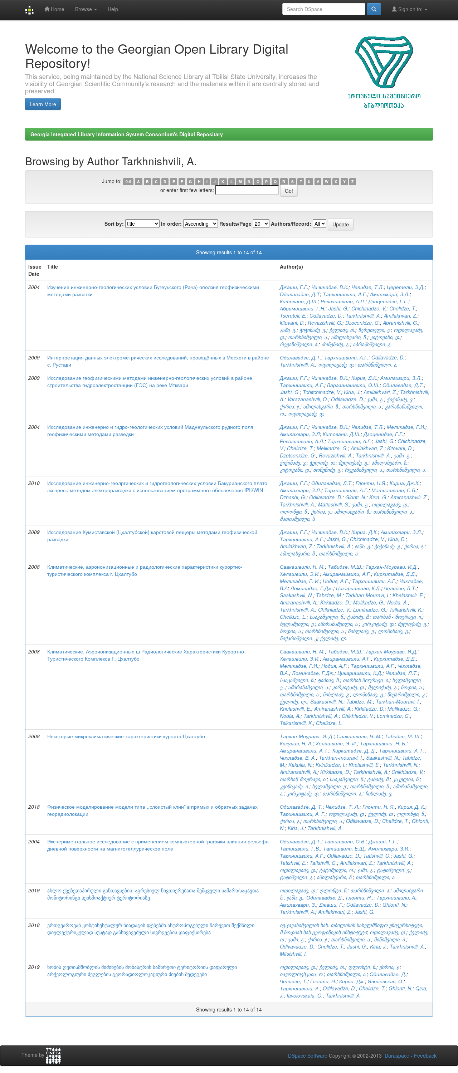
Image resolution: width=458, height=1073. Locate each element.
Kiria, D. (397, 539)
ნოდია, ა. (291, 631)
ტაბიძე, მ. (358, 616)
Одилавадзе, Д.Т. (300, 357)
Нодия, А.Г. (336, 580)
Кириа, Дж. (352, 981)
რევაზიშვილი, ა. (299, 344)
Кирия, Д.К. (364, 377)
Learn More (43, 104)
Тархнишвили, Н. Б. (383, 743)
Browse (84, 9)
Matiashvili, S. (333, 504)
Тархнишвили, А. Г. (402, 750)
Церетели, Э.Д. (406, 286)
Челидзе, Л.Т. (400, 588)
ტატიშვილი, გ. (297, 877)
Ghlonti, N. (394, 904)
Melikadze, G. (332, 448)
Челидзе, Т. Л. (343, 806)
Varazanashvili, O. (307, 399)
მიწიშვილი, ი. (390, 939)
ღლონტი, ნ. (294, 511)
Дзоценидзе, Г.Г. (388, 301)
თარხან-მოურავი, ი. (303, 779)
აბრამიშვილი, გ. (372, 344)
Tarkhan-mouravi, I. (341, 757)
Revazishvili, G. (325, 322)
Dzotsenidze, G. (298, 455)
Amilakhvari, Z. (401, 315)
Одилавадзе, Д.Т (300, 294)
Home (56, 9)
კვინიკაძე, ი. (294, 786)
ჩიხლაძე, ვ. (361, 631)
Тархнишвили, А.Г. (345, 294)
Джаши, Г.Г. (294, 286)
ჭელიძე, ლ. (333, 638)
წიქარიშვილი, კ (298, 638)
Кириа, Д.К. (364, 531)
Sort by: (114, 223)
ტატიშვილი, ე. (393, 869)
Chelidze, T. (402, 308)
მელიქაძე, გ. (353, 462)
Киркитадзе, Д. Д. (354, 750)
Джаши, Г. (331, 904)
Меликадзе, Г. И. (300, 580)
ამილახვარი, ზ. (349, 336)
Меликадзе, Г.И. (406, 426)
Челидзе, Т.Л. (367, 286)
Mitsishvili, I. (293, 953)
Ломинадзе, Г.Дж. (312, 588)
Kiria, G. (378, 497)
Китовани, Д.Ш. (299, 301)
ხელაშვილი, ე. (297, 623)
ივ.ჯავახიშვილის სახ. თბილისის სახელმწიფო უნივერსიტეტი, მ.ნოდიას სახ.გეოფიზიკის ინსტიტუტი (351, 928)
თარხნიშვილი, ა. (308, 336)
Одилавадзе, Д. (324, 897)
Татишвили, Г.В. (300, 848)
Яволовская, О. (386, 981)
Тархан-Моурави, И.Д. (391, 566)
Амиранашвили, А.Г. (347, 573)
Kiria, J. (352, 392)
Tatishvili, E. (293, 862)
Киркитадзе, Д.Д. (395, 573)
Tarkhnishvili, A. (363, 315)
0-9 (128, 181)
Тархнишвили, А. (396, 897)
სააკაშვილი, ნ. (327, 616)
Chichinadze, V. (368, 308)
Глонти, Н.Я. (371, 482)
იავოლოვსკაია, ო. (302, 974)
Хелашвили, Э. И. (336, 743)
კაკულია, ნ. (406, 779)
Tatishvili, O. (377, 855)
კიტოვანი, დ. (385, 336)
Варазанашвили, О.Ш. (353, 384)
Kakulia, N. (300, 764)
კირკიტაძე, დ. (378, 623)
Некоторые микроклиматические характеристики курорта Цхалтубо (126, 736)
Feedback (425, 1055)
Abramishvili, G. (400, 322)
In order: (171, 223)
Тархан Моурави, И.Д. (391, 651)
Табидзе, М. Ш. (403, 736)
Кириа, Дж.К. (405, 482)
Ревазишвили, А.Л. (343, 301)
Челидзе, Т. (293, 981)
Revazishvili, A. (336, 455)
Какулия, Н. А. (296, 743)
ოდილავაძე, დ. (336, 364)
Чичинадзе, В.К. (330, 286)
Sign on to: (410, 9)
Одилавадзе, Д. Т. (301, 806)
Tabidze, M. (329, 595)
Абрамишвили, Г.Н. (303, 308)
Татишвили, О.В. (345, 841)
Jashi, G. (338, 308)
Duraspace (397, 1055)
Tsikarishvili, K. (406, 609)
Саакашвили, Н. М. (302, 566)
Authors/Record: (291, 223)
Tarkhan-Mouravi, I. (367, 595)
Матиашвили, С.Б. (393, 490)
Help (113, 9)
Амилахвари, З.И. (389, 848)
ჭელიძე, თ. (342, 329)
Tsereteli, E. (293, 315)
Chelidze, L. (293, 616)
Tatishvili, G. (323, 862)
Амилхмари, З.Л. (390, 294)
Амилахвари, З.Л (300, 433)
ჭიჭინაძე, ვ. (312, 329)
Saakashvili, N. (296, 595)
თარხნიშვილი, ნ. (370, 786)
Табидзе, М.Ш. (345, 566)
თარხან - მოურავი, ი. (397, 616)
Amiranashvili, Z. (409, 497)
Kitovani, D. (400, 448)
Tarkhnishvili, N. (401, 764)
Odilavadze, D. (326, 315)
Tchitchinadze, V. (322, 392)
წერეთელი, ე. (374, 329)
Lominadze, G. (369, 609)
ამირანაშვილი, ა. (338, 623)
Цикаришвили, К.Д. (358, 588)
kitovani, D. (292, 322)
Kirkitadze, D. (335, 602)
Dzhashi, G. (293, 497)
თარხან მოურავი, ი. (366, 680)
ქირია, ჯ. (290, 406)
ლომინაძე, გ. (393, 631)
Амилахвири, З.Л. (401, 377)
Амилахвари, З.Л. (300, 490)
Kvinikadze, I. (331, 764)
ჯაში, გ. (288, 329)
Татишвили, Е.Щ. (344, 848)
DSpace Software (307, 1055)
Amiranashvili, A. (298, 602)
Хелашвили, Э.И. (300, 573)
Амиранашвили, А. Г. (305, 750)
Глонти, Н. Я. (378, 806)
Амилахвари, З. (298, 904)
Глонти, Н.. (360, 897)
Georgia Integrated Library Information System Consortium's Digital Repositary (126, 134)
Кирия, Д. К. (411, 806)
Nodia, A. (397, 602)
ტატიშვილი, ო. (336, 869)
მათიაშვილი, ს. (298, 518)
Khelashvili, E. (408, 595)
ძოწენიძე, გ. (335, 344)
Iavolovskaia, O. (305, 995)
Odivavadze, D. (297, 946)
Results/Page (235, 223)
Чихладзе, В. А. (298, 757)
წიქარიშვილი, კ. (406, 694)
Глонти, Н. (323, 981)
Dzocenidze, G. (362, 322)
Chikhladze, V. (334, 609)
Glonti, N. (355, 497)
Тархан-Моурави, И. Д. (307, 736)
